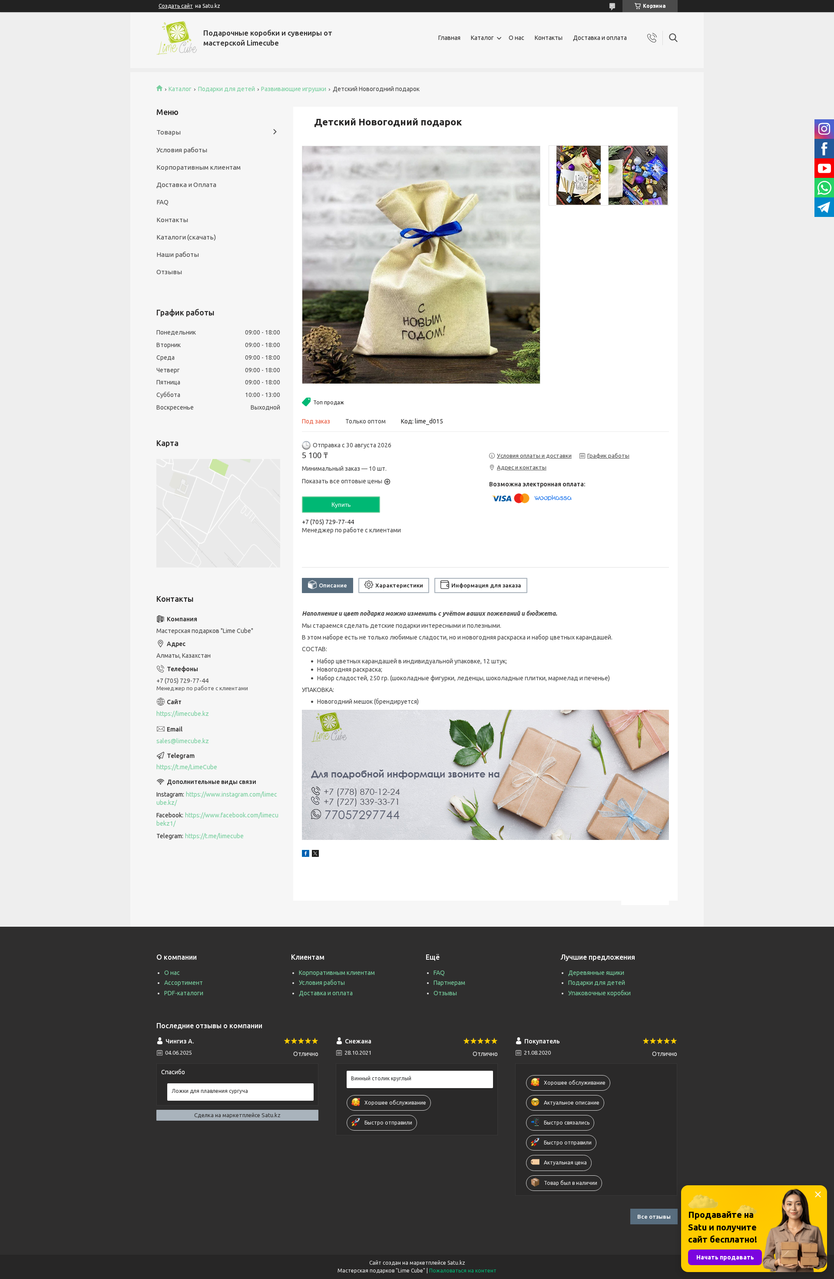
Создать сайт (176, 6)
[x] (315, 854)
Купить (341, 504)
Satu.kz (456, 1263)
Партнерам (449, 982)
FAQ (162, 202)
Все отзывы (654, 1216)
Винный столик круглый (381, 1078)
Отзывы (169, 271)
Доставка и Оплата (186, 184)
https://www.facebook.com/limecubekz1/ (217, 819)
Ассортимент (183, 982)
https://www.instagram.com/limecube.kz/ (216, 798)
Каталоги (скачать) (186, 237)
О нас (516, 37)
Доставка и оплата (600, 37)
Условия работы (181, 150)
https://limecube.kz (182, 713)
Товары (168, 132)
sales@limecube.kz (182, 741)
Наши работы (177, 254)
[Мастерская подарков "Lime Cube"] (176, 38)
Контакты (549, 37)
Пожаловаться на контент (462, 1270)
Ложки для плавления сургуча (210, 1091)
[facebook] (305, 854)
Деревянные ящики (596, 972)
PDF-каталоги (183, 993)
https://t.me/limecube (214, 836)
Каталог (482, 37)
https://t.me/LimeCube (186, 767)
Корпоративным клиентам (198, 167)
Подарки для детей (226, 88)
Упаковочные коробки (599, 993)
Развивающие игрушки (293, 88)
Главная (449, 37)
